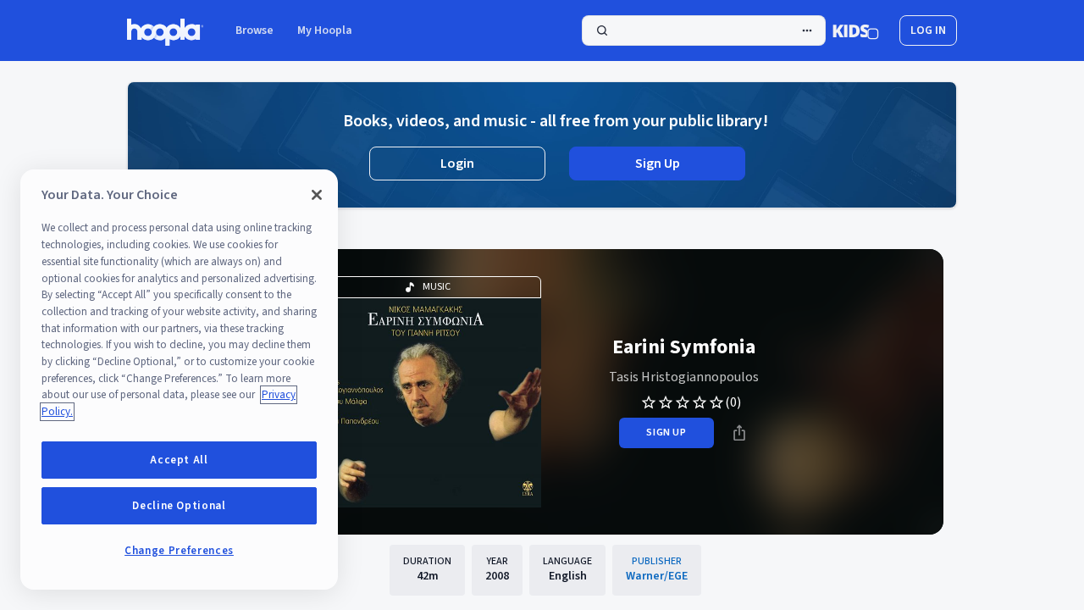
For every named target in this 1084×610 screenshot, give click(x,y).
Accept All (179, 460)
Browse (254, 30)
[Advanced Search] (807, 30)
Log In (928, 30)
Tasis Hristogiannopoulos (684, 377)
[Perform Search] (704, 30)
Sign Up (657, 163)
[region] (179, 379)
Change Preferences (179, 550)
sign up (666, 432)
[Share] (739, 432)
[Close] (316, 195)
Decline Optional (179, 505)
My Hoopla (324, 30)
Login (457, 163)
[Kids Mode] (856, 30)
